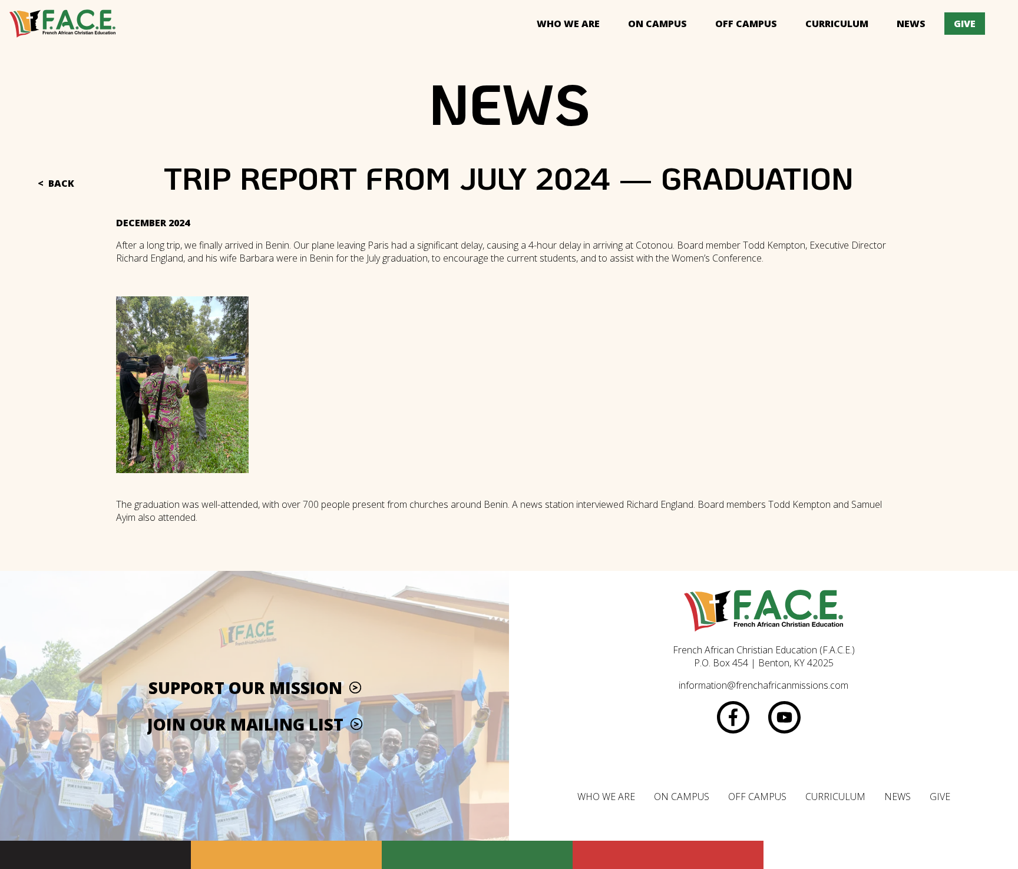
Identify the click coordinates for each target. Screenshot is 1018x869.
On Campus (657, 23)
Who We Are (568, 23)
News (911, 23)
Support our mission (245, 687)
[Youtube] (784, 717)
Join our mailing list (245, 724)
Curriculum (836, 23)
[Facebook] (733, 717)
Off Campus (746, 23)
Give (965, 23)
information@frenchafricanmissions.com (763, 685)
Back (61, 183)
